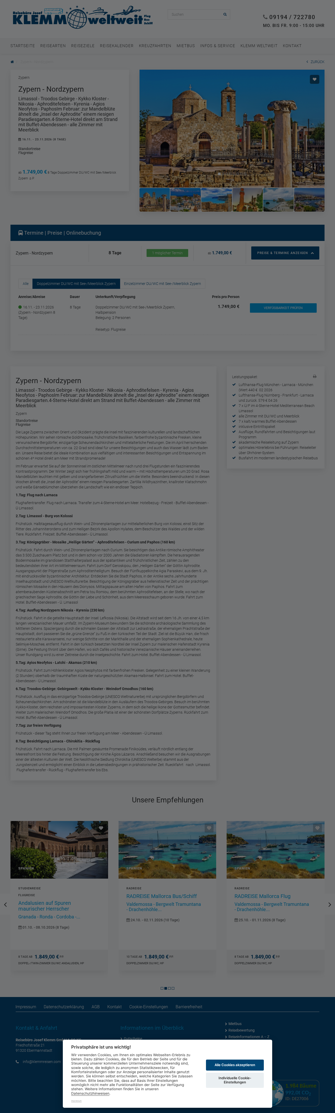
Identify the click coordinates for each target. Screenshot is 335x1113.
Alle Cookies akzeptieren (235, 1065)
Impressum (76, 1101)
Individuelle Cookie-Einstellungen (235, 1080)
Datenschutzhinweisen (90, 1093)
